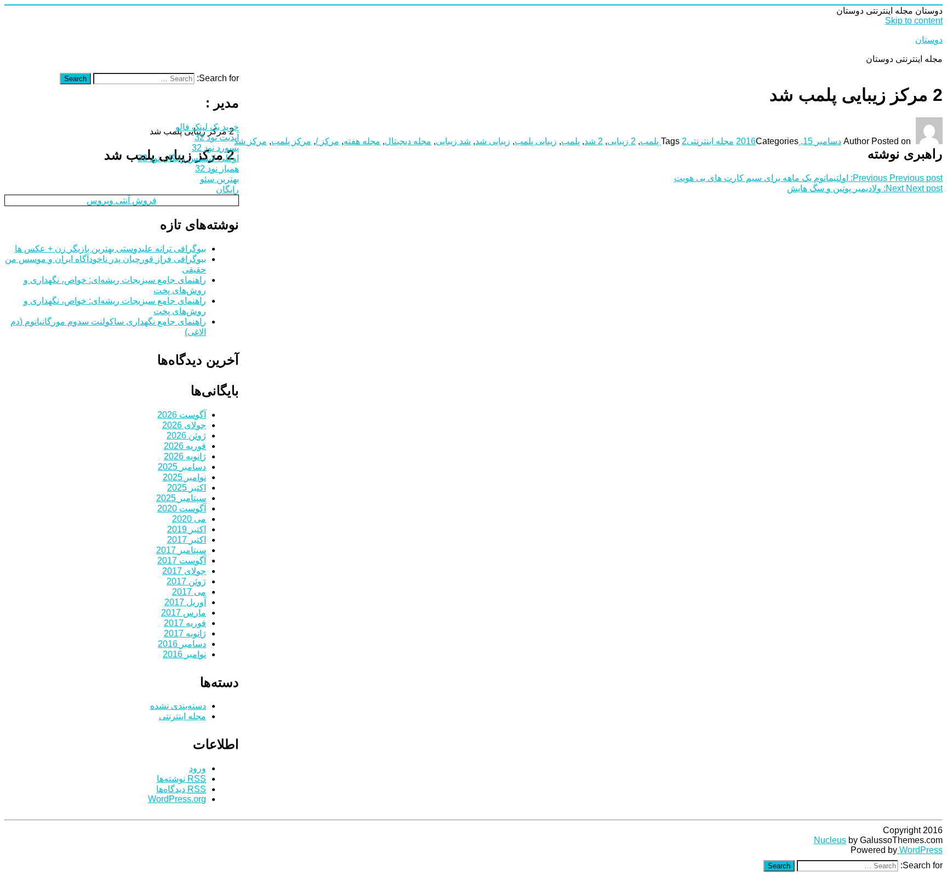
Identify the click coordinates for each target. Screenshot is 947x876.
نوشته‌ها (181, 778)
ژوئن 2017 (186, 581)
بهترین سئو (219, 179)
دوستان (929, 39)
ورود (197, 768)
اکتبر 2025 (186, 487)
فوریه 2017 (185, 623)
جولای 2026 (184, 425)
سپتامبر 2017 (181, 550)
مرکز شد (250, 141)
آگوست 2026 (181, 414)
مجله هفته (362, 141)
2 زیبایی (621, 141)
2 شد (593, 141)
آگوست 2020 (181, 508)
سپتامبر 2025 (181, 498)
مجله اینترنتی (710, 141)
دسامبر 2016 (182, 644)
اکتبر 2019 (186, 529)
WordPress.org (177, 799)
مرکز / (327, 141)
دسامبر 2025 (182, 466)
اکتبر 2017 (186, 539)
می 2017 (189, 591)
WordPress (920, 850)
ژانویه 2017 (185, 633)
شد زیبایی (453, 141)
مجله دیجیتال (408, 141)
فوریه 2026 (185, 446)
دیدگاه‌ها (181, 789)
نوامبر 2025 (184, 477)
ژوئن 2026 (186, 435)
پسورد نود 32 (215, 147)
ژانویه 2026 (185, 456)
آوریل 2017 (185, 602)
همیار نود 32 (217, 168)
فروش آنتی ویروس (122, 200)
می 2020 (189, 519)
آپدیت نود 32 (217, 137)
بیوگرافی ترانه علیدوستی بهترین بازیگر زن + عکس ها (110, 248)
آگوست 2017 (181, 560)
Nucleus (830, 840)
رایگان (227, 189)
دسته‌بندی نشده (178, 705)
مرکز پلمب (291, 141)
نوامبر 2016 (184, 654)
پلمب (570, 141)
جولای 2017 (184, 571)
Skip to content (914, 20)
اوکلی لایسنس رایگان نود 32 (188, 158)
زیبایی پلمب (536, 141)
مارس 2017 (183, 612)
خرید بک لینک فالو (207, 127)
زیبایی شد (492, 141)
